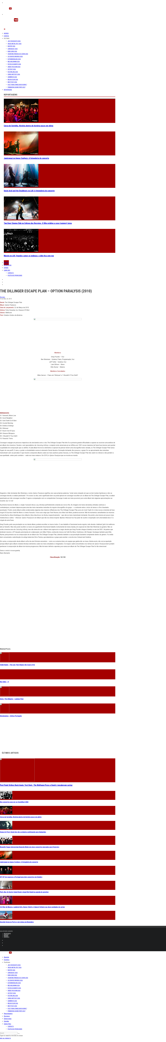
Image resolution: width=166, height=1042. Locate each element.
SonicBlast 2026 (13, 49)
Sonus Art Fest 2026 (14, 74)
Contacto (11, 273)
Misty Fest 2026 (12, 82)
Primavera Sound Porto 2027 (16, 87)
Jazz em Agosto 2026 (14, 41)
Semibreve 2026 (12, 77)
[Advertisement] (57, 630)
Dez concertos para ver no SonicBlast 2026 (14, 800)
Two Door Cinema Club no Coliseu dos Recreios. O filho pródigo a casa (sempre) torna (38, 223)
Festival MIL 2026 (13, 72)
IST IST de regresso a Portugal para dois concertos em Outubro (21, 875)
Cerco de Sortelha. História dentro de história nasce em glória (28, 126)
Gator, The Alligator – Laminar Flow (11, 697)
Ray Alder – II (4, 680)
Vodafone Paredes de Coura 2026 (18, 54)
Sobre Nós (7, 270)
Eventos (6, 36)
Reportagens (8, 89)
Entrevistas (7, 265)
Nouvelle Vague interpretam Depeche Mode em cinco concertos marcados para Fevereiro (29, 845)
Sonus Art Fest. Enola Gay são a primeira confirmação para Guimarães (23, 830)
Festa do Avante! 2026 (14, 64)
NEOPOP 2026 (11, 46)
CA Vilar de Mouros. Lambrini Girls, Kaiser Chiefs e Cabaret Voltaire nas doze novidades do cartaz (32, 905)
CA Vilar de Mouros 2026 (15, 56)
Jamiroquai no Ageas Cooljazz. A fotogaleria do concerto (26, 158)
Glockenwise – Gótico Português (11, 714)
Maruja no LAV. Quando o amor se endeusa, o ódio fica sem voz (29, 256)
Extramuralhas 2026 (14, 59)
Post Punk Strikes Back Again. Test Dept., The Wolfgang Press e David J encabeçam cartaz (36, 783)
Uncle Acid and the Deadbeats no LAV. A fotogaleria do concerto (29, 191)
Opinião (6, 268)
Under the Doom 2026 (14, 67)
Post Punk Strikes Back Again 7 (17, 84)
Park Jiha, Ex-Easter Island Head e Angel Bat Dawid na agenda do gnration (24, 890)
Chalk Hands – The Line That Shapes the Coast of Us (17, 663)
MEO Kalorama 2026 (14, 61)
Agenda (6, 33)
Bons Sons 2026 (12, 51)
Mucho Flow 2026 (13, 79)
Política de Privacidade (15, 275)
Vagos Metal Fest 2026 (14, 43)
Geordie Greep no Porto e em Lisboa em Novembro (17, 920)
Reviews (6, 262)
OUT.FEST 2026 (12, 69)
